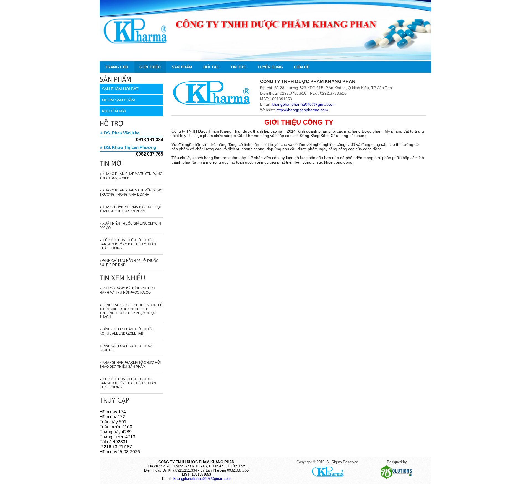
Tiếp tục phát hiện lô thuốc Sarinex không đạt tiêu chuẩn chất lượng (128, 244)
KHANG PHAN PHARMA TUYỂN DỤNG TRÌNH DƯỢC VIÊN (131, 176)
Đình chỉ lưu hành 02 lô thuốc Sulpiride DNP (129, 263)
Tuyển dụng (270, 67)
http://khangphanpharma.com (302, 110)
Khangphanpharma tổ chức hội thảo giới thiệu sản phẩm (130, 209)
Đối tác (211, 67)
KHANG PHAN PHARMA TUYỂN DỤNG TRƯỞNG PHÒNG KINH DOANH (131, 192)
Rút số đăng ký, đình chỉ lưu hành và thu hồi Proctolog (127, 290)
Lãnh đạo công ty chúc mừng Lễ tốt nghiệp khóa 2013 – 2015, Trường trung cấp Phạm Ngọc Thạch (131, 311)
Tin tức (238, 67)
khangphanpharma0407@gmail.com (304, 104)
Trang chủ (116, 67)
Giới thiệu (150, 67)
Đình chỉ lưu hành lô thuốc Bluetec (127, 348)
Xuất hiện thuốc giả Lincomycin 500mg (130, 226)
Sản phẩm (182, 67)
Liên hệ (301, 67)
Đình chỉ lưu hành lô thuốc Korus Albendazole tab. (127, 331)
